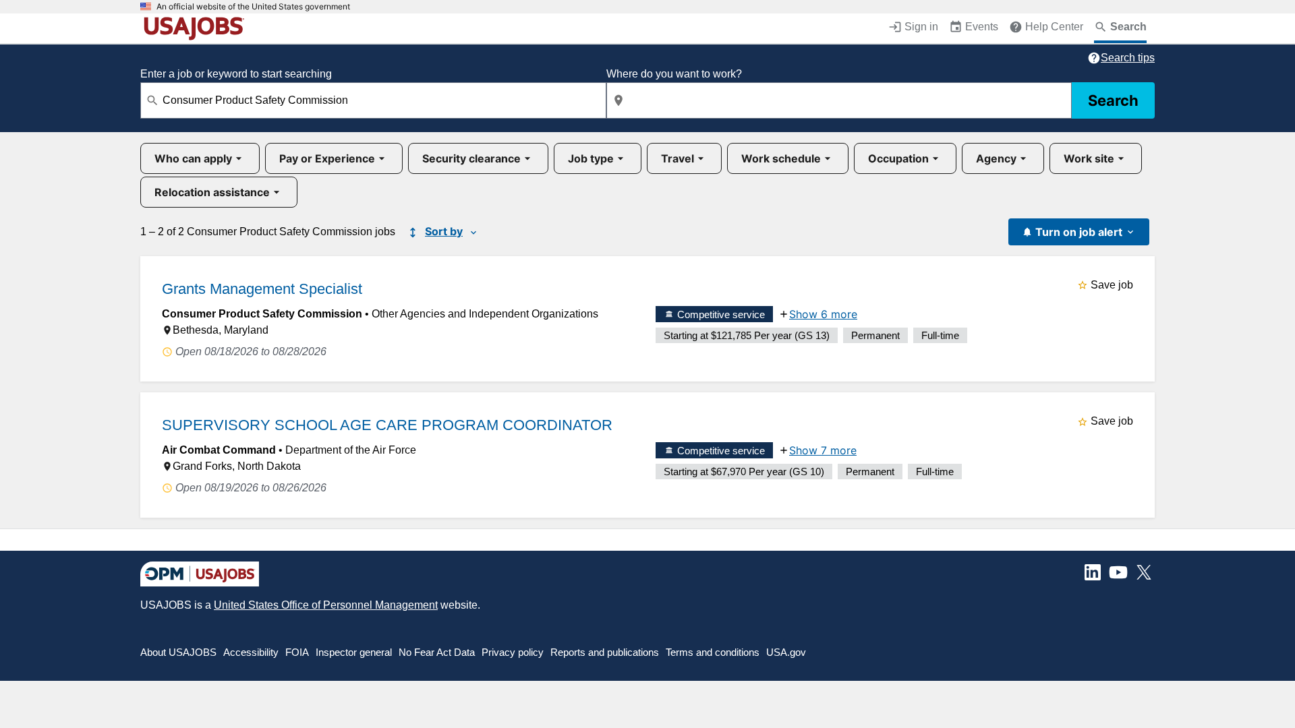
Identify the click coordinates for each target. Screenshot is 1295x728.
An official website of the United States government (253, 7)
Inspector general (354, 652)
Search (1113, 100)
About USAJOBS (178, 652)
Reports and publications (604, 652)
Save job (1112, 285)
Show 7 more (823, 450)
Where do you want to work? (674, 74)
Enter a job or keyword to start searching (236, 74)
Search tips (1128, 57)
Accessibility (251, 652)
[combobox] (373, 100)
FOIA (297, 652)
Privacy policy (513, 652)
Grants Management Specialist (262, 288)
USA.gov (786, 652)
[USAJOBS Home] (197, 28)
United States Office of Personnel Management (326, 605)
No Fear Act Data (437, 652)
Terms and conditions (712, 652)
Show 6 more (823, 314)
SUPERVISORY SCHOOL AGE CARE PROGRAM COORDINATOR (387, 425)
